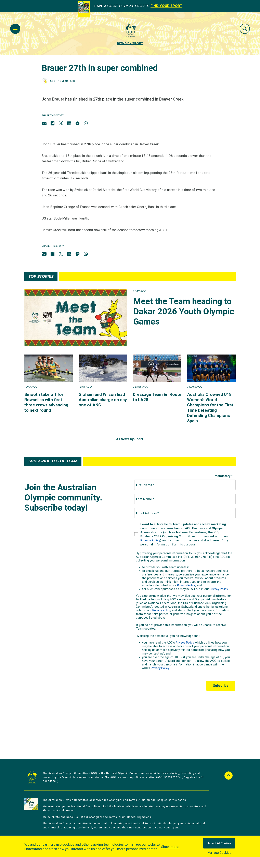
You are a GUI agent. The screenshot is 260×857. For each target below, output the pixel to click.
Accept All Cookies (219, 843)
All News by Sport (129, 439)
